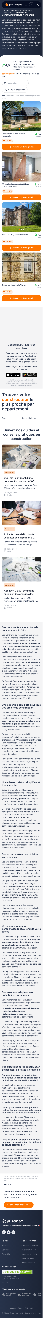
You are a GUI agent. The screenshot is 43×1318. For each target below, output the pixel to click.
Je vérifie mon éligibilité (17, 1204)
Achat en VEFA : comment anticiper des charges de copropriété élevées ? (19, 594)
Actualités (6, 1254)
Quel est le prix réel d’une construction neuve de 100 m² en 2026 (21, 481)
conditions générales (25, 386)
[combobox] (16, 83)
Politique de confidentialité (12, 1313)
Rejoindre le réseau (29, 1250)
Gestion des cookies (33, 1313)
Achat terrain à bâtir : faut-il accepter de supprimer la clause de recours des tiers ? (20, 537)
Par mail (5, 1282)
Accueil (6, 10)
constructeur (8, 12)
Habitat (5, 1246)
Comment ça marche (30, 1246)
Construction (26, 10)
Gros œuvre (15, 10)
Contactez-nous (28, 1258)
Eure (4, 418)
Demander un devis (29, 1254)
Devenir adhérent (28, 1263)
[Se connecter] (37, 4)
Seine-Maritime (29, 418)
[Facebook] (4, 1232)
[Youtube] (9, 1232)
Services (5, 1250)
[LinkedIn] (13, 1232)
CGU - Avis (29, 1308)
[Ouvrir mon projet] (31, 4)
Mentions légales (16, 1308)
